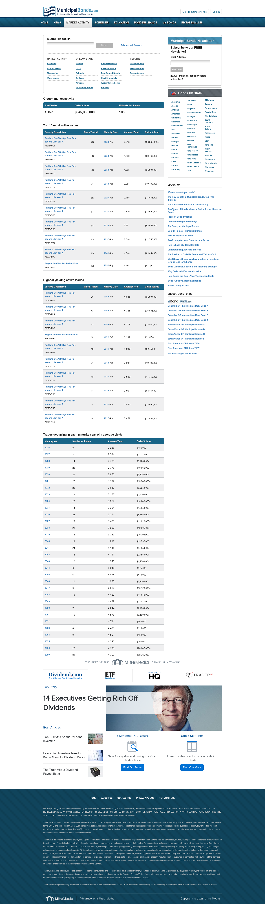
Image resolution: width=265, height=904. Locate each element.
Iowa (173, 161)
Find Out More (132, 767)
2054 (47, 634)
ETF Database (110, 675)
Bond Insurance (145, 22)
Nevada (190, 140)
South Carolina (209, 121)
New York (191, 158)
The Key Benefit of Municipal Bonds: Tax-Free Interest (191, 198)
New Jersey (192, 150)
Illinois (174, 153)
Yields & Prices (137, 68)
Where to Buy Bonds (178, 285)
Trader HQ (199, 675)
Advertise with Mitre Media (97, 898)
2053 (47, 628)
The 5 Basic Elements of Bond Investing (188, 204)
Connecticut (177, 125)
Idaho (174, 149)
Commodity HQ (154, 675)
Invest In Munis (191, 22)
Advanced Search (131, 45)
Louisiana (191, 100)
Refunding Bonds (84, 87)
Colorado (175, 121)
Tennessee (210, 132)
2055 (47, 641)
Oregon (208, 104)
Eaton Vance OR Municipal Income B (186, 329)
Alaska (174, 105)
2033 (47, 494)
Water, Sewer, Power (110, 82)
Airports (80, 82)
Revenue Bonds (108, 68)
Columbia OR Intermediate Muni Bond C (188, 315)
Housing (105, 87)
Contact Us (124, 797)
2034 (47, 501)
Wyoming (209, 171)
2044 (47, 567)
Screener (102, 22)
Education (121, 22)
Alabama (175, 101)
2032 (106, 225)
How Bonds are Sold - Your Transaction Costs (191, 276)
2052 (47, 621)
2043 (47, 561)
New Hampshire (192, 145)
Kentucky (175, 169)
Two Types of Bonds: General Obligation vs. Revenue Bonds (195, 210)
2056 (106, 142)
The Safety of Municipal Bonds (183, 226)
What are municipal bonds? (181, 192)
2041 (106, 253)
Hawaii (174, 145)
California (176, 117)
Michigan (191, 116)
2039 (47, 534)
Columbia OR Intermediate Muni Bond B (188, 310)
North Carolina (194, 162)
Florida (174, 137)
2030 (47, 474)
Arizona (175, 109)
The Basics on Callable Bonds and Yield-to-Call (192, 254)
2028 (47, 460)
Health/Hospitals (109, 78)
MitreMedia (130, 662)
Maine (189, 104)
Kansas (174, 165)
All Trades (51, 63)
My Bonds (169, 22)
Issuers (79, 63)
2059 (106, 155)
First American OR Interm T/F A (184, 343)
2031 (106, 211)
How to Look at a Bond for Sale (183, 244)
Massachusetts (194, 112)
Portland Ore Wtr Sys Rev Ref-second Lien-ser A (60, 140)
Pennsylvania (211, 108)
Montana (191, 132)
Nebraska (191, 136)
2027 (106, 197)
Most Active (52, 73)
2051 (106, 265)
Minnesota (192, 120)
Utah (207, 140)
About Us (106, 797)
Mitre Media (61, 898)
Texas (207, 136)
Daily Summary (137, 63)
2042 (47, 554)
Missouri (191, 128)
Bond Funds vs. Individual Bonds (184, 280)
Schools (80, 73)
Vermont (209, 144)
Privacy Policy (145, 797)
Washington (210, 159)
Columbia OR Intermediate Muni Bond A (188, 305)
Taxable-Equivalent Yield (180, 235)
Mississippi (192, 124)
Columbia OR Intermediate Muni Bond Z (188, 319)
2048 (47, 594)
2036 (47, 514)
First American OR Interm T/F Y (184, 348)
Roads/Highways (109, 63)
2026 (47, 447)
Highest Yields (54, 68)
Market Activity (77, 22)
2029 (47, 467)
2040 (106, 183)
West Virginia (211, 163)
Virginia (208, 155)
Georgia (175, 141)
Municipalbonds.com (70, 11)
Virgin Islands (208, 150)
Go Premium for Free (194, 11)
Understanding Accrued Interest (184, 249)
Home (44, 22)
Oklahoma (209, 100)
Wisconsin (210, 167)
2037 (106, 239)
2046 (47, 581)
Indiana (174, 157)
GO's (78, 68)
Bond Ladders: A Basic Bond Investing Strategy (192, 266)
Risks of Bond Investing (180, 216)
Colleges (80, 78)
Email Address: (178, 57)
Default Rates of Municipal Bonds (185, 230)
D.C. (173, 129)
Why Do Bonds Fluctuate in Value (184, 271)
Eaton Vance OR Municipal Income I (186, 338)
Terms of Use (167, 797)
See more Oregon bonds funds (182, 353)
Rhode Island (211, 115)
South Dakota (208, 127)
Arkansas (175, 113)
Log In (216, 11)
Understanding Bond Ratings (182, 221)
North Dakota (193, 166)
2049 (47, 601)
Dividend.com (65, 675)
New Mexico (192, 154)
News (57, 22)
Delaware (175, 133)
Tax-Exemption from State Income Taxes (188, 240)
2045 (47, 574)
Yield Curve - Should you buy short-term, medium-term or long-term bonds (193, 260)
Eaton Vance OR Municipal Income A (186, 324)
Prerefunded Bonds (110, 73)
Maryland (191, 108)
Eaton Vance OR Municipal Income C (186, 334)
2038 (47, 527)
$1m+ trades (53, 78)
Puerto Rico (210, 112)
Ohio (189, 170)
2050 (47, 607)
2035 (47, 507)
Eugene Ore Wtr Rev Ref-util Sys (61, 263)
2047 (47, 587)
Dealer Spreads (137, 73)
